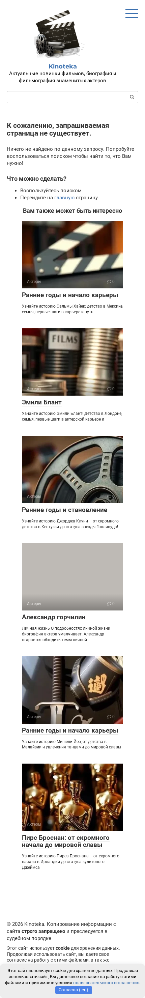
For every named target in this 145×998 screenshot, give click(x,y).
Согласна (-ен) (73, 989)
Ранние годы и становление (64, 510)
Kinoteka (63, 66)
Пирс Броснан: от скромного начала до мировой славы (66, 841)
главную (64, 198)
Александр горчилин (54, 617)
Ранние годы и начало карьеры (70, 295)
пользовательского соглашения (106, 982)
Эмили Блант (42, 402)
